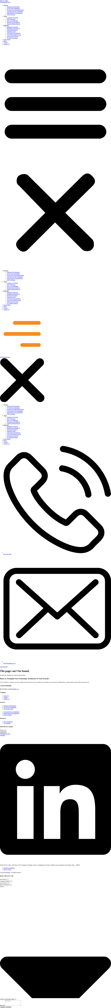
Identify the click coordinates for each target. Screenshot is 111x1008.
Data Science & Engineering (15, 13)
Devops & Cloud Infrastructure (15, 10)
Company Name (4, 881)
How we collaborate (12, 21)
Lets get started (3, 666)
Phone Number (4, 885)
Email (2, 730)
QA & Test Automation (13, 8)
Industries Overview (12, 27)
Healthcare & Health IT (13, 28)
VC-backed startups (12, 38)
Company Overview (12, 17)
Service (2, 886)
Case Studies (6, 39)
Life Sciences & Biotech (13, 33)
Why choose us (11, 19)
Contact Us (6, 44)
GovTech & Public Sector (14, 35)
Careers (5, 42)
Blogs (5, 41)
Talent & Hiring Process (13, 24)
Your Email (3, 883)
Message (2, 1005)
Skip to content (4, 0)
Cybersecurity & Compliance (15, 11)
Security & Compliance (13, 22)
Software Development (13, 7)
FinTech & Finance (12, 30)
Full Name (3, 879)
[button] (55, 157)
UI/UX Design (11, 14)
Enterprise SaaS (11, 31)
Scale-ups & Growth (12, 36)
